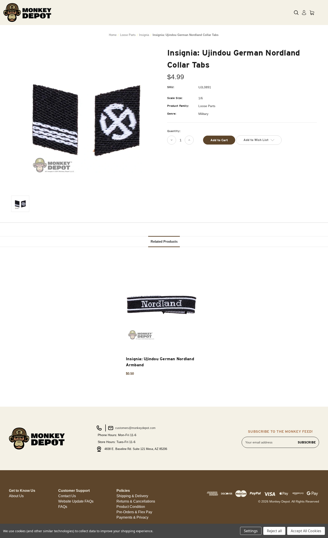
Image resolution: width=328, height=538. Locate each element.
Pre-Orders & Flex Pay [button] (134, 512)
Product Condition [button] (130, 507)
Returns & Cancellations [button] (135, 501)
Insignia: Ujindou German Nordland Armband (160, 361)
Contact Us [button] (67, 496)
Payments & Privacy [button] (132, 517)
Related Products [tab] (164, 241)
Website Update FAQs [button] (75, 501)
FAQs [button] (62, 507)
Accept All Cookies (306, 530)
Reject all (274, 530)
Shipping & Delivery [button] (132, 496)
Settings (251, 530)
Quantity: (174, 131)
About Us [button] (16, 496)
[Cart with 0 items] (311, 12)
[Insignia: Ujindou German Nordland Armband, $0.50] (162, 305)
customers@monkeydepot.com (135, 428)
